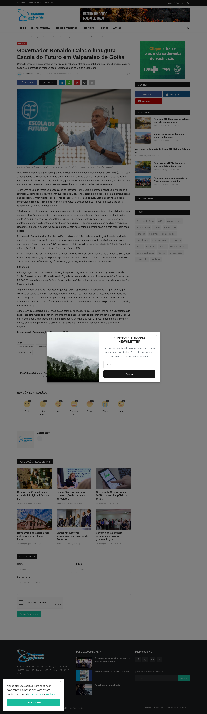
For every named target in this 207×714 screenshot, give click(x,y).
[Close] (156, 335)
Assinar (129, 373)
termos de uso (35, 694)
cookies (50, 694)
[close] (60, 681)
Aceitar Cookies (33, 702)
